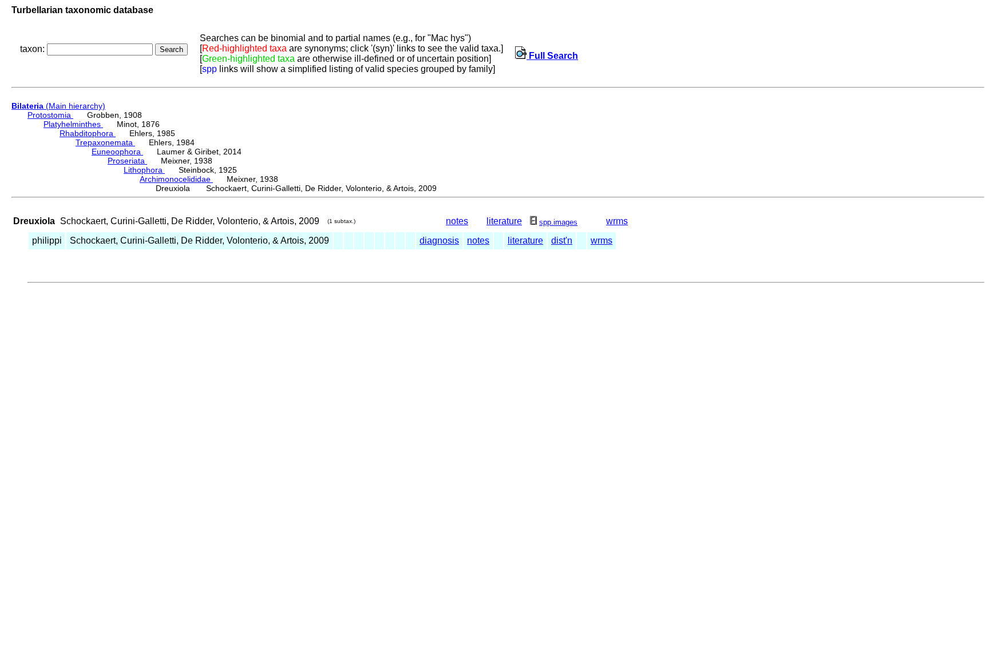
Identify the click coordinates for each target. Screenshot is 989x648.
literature (504, 221)
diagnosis (439, 240)
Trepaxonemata (105, 142)
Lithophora (144, 169)
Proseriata (127, 160)
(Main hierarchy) (58, 105)
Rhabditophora (88, 133)
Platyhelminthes (73, 124)
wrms (617, 221)
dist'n (561, 240)
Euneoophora (117, 151)
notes (457, 221)
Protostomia (50, 115)
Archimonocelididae (176, 179)
